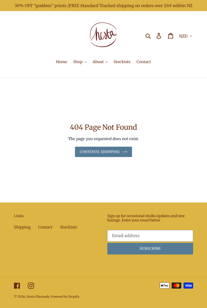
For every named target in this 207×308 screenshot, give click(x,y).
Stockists (68, 227)
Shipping (22, 227)
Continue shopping (100, 152)
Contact (45, 227)
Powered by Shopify (64, 296)
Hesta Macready (38, 296)
